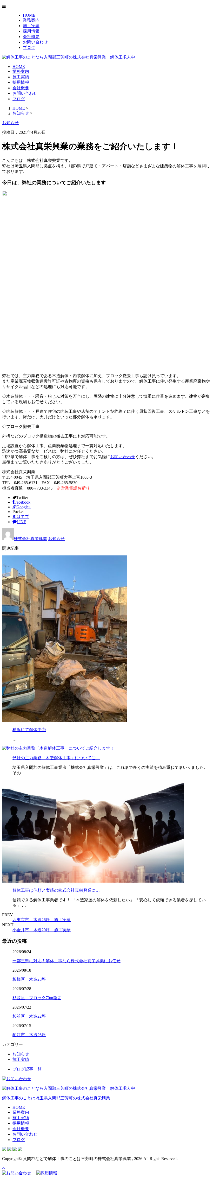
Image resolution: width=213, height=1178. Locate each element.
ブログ (29, 47)
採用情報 (31, 31)
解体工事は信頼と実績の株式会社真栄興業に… (56, 890)
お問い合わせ (35, 42)
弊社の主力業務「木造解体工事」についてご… (56, 758)
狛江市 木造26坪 (29, 1035)
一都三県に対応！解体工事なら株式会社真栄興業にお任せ (66, 961)
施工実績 (31, 25)
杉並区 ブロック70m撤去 (36, 998)
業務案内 (31, 20)
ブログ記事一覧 (27, 1069)
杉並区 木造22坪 (29, 1016)
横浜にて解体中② (29, 729)
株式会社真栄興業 (30, 538)
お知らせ (56, 538)
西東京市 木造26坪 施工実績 (41, 919)
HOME (29, 15)
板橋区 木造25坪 (29, 979)
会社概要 (31, 36)
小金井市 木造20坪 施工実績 (41, 930)
